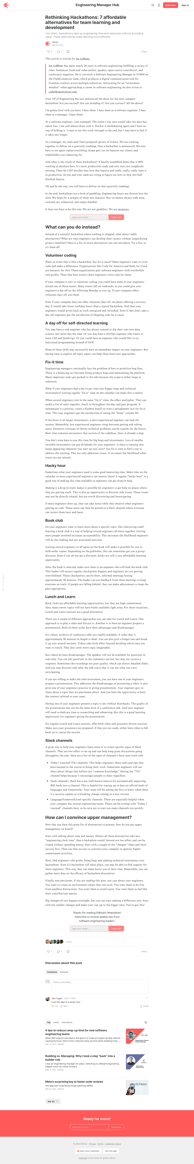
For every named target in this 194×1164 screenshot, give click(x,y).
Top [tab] (48, 1022)
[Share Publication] (159, 5)
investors (123, 209)
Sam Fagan (57, 998)
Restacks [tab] (64, 972)
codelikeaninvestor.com (63, 92)
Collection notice (113, 1143)
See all (51, 1101)
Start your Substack (89, 1151)
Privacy (92, 1143)
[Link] (41, 227)
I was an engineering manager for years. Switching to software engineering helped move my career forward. (82, 1065)
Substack (83, 1158)
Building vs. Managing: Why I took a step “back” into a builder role (80, 1057)
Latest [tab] (56, 1022)
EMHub (55, 42)
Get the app (111, 1151)
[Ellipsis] (147, 998)
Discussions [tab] (67, 1022)
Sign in (185, 5)
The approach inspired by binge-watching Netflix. (69, 1085)
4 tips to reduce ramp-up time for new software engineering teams (76, 1032)
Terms (100, 1143)
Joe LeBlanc (83, 59)
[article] (97, 1039)
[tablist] (57, 972)
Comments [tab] (52, 972)
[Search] (153, 5)
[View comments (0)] (73, 1048)
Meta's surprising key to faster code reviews (74, 1081)
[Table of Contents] (3, 582)
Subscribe (170, 5)
